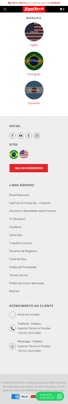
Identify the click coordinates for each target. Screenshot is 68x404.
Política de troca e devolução (26, 283)
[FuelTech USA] (24, 158)
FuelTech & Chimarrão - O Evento (29, 203)
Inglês (34, 45)
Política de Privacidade (22, 267)
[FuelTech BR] (13, 158)
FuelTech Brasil (16, 382)
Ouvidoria (15, 227)
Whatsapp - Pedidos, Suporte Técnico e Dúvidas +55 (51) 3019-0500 (34, 346)
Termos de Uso (18, 275)
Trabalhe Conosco (20, 243)
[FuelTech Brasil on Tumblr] (29, 135)
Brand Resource (19, 195)
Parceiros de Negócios (23, 251)
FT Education (17, 219)
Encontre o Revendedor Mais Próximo (32, 211)
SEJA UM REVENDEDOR (29, 168)
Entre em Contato (28, 314)
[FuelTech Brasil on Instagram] (37, 135)
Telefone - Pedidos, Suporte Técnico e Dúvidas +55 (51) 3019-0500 (34, 328)
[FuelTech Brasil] (34, 9)
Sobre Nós (15, 235)
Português (34, 74)
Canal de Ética (17, 259)
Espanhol (34, 103)
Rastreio (14, 291)
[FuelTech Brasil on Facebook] (13, 135)
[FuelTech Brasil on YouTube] (21, 135)
